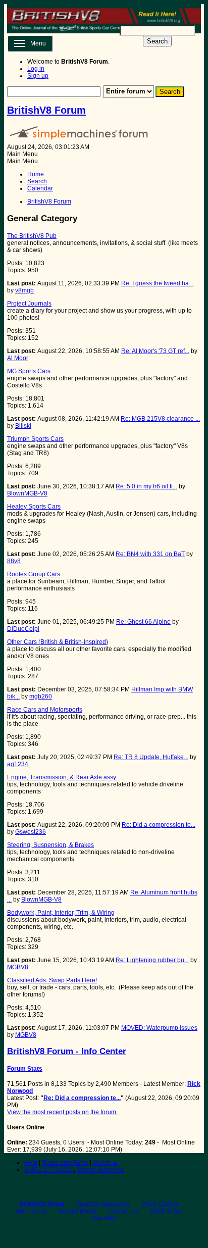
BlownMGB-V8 (27, 493)
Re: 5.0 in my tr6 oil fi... (146, 486)
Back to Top (167, 1211)
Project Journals (29, 303)
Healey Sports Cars (34, 506)
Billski (23, 425)
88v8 (14, 561)
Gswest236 (30, 831)
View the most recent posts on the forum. (62, 1112)
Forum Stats (24, 1068)
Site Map (104, 1218)
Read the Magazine (102, 1204)
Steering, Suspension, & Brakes (50, 844)
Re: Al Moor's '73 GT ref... (155, 351)
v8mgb (24, 290)
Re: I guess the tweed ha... (157, 283)
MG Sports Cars (28, 371)
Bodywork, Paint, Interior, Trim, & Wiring (61, 912)
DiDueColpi (23, 628)
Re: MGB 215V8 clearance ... (160, 418)
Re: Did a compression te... (158, 824)
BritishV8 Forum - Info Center (66, 1051)
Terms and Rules (65, 1162)
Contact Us (124, 1211)
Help (30, 1162)
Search (157, 41)
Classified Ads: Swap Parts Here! (52, 980)
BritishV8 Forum (46, 110)
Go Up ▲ (105, 1162)
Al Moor (17, 358)
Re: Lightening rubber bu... (152, 960)
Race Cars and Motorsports (44, 709)
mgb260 (40, 696)
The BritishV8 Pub (32, 235)
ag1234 (17, 764)
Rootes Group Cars (33, 574)
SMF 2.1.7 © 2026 (49, 1169)
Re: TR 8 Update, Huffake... (151, 757)
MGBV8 (17, 967)
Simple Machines (100, 1169)
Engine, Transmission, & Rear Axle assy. (62, 777)
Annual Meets (77, 1211)
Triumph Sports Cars (35, 438)
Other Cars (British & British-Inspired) (57, 641)
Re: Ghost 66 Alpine (143, 621)
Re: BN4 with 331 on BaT (150, 554)
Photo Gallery (160, 1204)
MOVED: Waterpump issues (159, 1027)
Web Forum (31, 1211)
